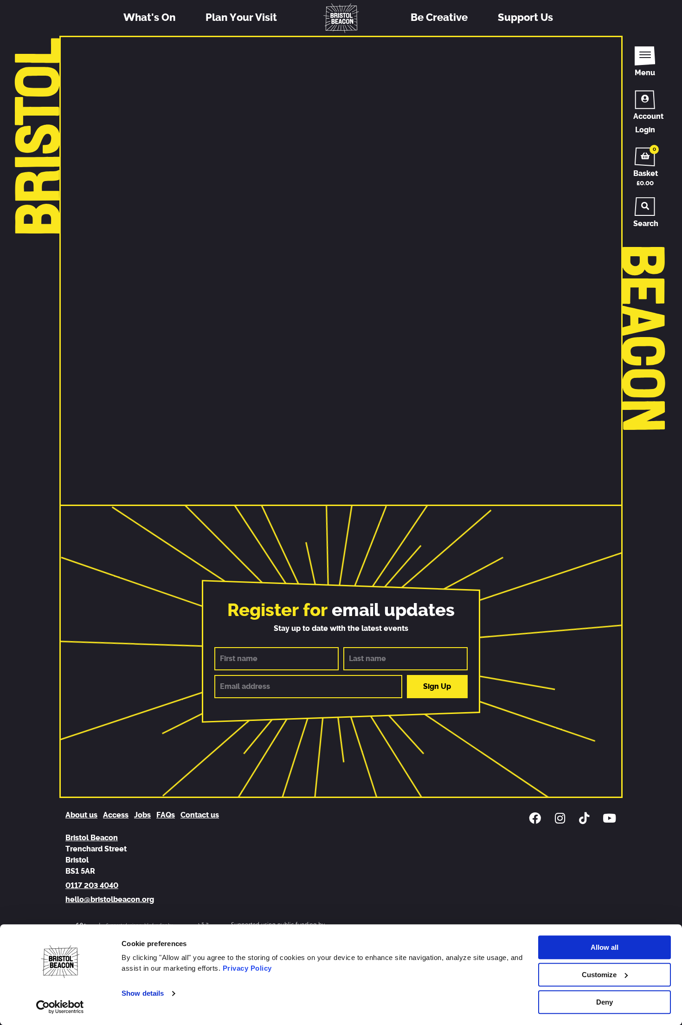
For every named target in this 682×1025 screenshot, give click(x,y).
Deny (604, 1002)
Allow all (604, 947)
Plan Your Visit (241, 18)
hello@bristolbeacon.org (109, 899)
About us (81, 815)
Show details (143, 994)
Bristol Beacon (91, 838)
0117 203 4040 (91, 885)
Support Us (525, 18)
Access (116, 815)
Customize (599, 975)
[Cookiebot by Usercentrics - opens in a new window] (60, 1007)
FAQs (165, 815)
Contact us (199, 815)
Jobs (142, 815)
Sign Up (437, 686)
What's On (149, 18)
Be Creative (439, 18)
